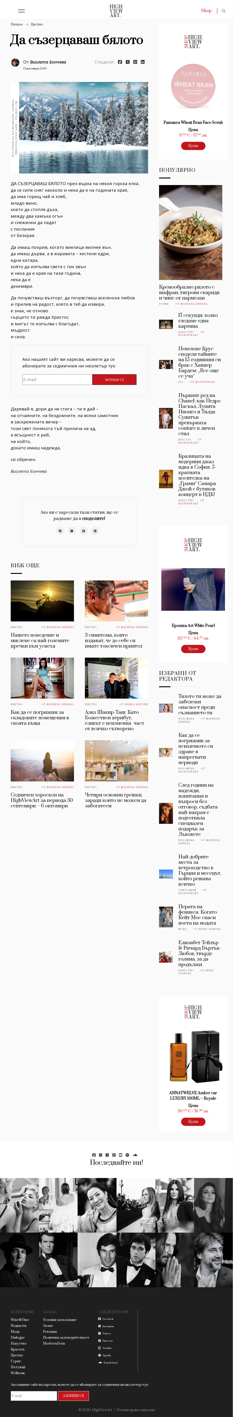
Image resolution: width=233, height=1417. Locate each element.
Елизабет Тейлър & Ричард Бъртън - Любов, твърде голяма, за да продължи (200, 954)
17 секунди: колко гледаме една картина (198, 320)
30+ (181, 382)
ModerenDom (54, 1343)
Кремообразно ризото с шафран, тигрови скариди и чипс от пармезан (189, 292)
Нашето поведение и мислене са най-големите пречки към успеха (40, 640)
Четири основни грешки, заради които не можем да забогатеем (115, 800)
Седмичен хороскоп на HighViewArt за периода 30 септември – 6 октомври (42, 800)
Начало (17, 24)
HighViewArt (188, 335)
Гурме (164, 304)
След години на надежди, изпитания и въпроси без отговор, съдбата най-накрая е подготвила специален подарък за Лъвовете (198, 809)
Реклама (50, 1332)
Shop (206, 11)
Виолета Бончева (48, 62)
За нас (48, 1326)
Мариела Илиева (60, 627)
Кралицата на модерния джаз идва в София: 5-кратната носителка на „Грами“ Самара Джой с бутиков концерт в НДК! (197, 475)
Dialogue (18, 1338)
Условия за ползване (60, 1320)
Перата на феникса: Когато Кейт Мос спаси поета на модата (197, 915)
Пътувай (18, 1367)
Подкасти (18, 1326)
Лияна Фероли (136, 704)
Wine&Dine (20, 1320)
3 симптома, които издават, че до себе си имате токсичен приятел (113, 640)
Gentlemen (187, 890)
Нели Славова (210, 929)
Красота (184, 439)
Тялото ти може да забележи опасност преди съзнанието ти (199, 704)
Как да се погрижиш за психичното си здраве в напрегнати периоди (195, 749)
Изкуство (186, 332)
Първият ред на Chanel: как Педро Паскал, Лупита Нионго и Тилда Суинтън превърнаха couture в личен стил (199, 414)
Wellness (186, 718)
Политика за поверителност (66, 1338)
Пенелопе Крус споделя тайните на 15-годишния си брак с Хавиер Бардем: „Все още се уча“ (199, 362)
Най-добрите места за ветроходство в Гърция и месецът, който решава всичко (199, 870)
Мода (182, 929)
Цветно (37, 24)
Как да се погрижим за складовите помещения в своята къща (40, 717)
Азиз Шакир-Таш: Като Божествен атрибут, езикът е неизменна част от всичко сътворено (114, 720)
